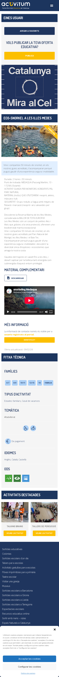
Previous (6, 141)
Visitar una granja (10, 581)
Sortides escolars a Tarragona (17, 604)
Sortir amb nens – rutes (14, 618)
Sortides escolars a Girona (15, 595)
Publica (29, 55)
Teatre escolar (9, 576)
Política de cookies (28, 673)
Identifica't (29, 340)
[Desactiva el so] (46, 311)
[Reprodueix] (8, 311)
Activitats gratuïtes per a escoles (18, 567)
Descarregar (17, 278)
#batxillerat (9, 417)
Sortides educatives (12, 549)
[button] (54, 629)
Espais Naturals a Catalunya (16, 623)
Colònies (6, 553)
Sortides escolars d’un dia (15, 558)
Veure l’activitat (14, 533)
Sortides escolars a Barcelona (17, 590)
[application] (29, 300)
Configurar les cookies (29, 666)
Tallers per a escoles (12, 563)
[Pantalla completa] (51, 311)
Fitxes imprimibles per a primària (18, 572)
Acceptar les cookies (29, 659)
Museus (6, 586)
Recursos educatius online (15, 613)
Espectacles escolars (13, 609)
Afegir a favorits (29, 31)
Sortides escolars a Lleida (15, 600)
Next (53, 141)
